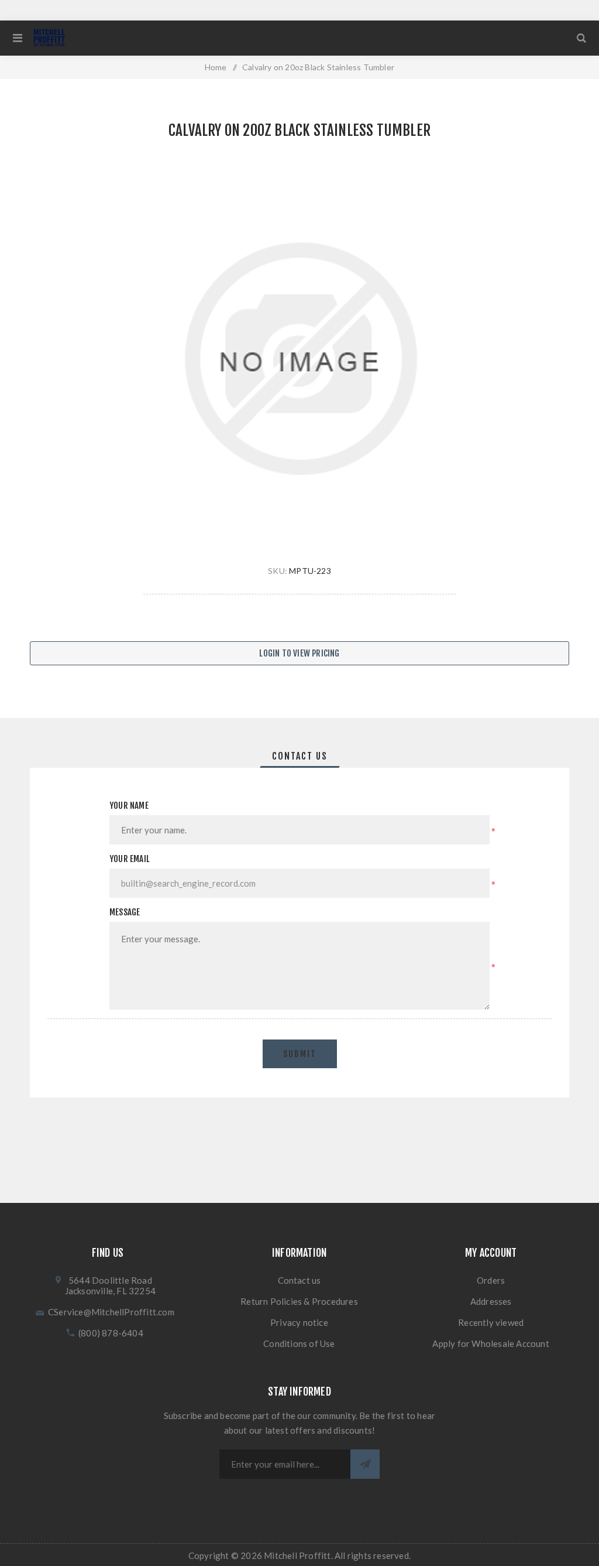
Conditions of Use (299, 1343)
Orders (491, 1280)
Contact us (299, 1280)
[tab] (299, 756)
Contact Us (300, 756)
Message (124, 912)
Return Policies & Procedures (299, 1301)
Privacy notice (299, 1322)
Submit (299, 1053)
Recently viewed (491, 1322)
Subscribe (365, 1464)
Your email (129, 858)
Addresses (491, 1301)
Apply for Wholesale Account (490, 1343)
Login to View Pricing (299, 653)
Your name (129, 805)
